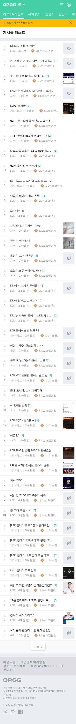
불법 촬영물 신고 (42, 666)
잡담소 (63, 14)
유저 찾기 (34, 14)
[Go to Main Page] (9, 4)
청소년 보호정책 (14, 666)
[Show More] (22, 5)
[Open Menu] (69, 5)
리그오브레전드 (13, 14)
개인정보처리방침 (32, 662)
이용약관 (9, 662)
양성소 (49, 14)
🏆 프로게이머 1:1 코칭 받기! (18, 22)
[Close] (70, 22)
